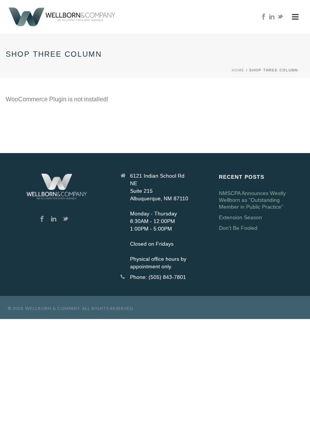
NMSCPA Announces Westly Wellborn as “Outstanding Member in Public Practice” (252, 200)
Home (238, 70)
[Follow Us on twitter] (65, 219)
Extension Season (240, 217)
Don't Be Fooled (238, 228)
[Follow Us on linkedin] (54, 219)
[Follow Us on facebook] (42, 219)
